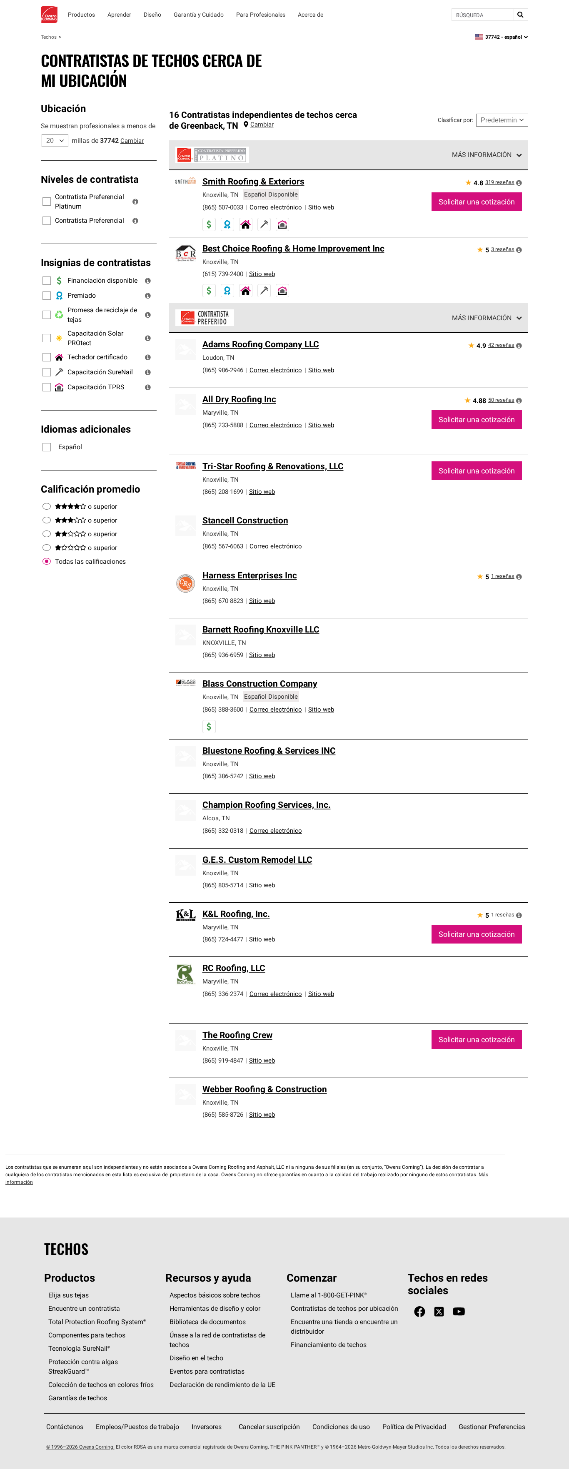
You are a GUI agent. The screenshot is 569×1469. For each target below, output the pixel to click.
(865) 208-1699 (222, 491)
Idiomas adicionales (86, 429)
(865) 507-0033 (222, 207)
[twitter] (439, 1312)
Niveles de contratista (90, 179)
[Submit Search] (520, 14)
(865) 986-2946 (222, 370)
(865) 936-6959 (222, 655)
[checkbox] (46, 561)
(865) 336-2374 (222, 994)
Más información (482, 154)
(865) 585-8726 (222, 1114)
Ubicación (63, 108)
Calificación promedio (90, 489)
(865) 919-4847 (222, 1060)
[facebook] (419, 1312)
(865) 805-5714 (222, 885)
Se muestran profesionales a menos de (98, 126)
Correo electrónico (276, 207)
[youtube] (459, 1311)
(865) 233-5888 (222, 425)
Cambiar (132, 140)
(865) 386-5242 (222, 776)
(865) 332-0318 (222, 830)
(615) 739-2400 (222, 274)
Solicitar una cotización (477, 202)
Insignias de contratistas (96, 262)
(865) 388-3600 (222, 709)
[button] (135, 201)
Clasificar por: (455, 120)
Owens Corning (49, 14)
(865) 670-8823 (222, 601)
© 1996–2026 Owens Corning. (80, 1447)
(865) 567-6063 (222, 546)
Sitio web (321, 207)
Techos (49, 37)
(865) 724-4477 (222, 939)
